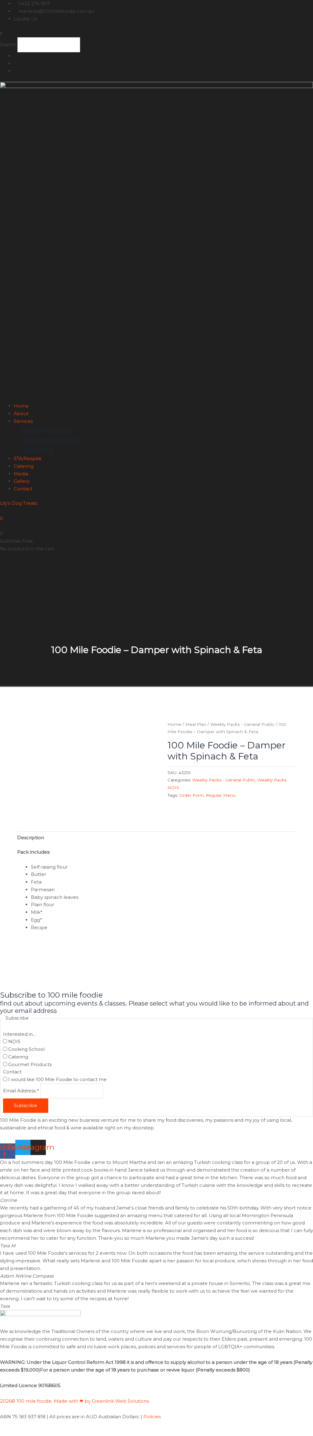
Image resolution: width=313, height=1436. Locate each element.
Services (23, 421)
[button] (156, 33)
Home (21, 406)
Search (8, 44)
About (21, 413)
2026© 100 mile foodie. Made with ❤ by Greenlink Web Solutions (75, 1401)
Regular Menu (221, 795)
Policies (152, 1416)
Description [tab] (30, 837)
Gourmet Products (29, 1064)
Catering (24, 466)
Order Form (191, 795)
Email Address (21, 1091)
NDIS (13, 1041)
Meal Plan (195, 724)
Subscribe (25, 1105)
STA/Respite (28, 458)
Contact (23, 489)
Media (21, 474)
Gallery (22, 481)
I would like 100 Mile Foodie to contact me (57, 1079)
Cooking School (26, 1049)
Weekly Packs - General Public (242, 724)
